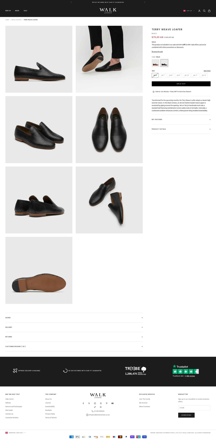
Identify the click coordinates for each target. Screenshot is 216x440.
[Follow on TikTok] (95, 407)
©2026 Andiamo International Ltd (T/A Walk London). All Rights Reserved (181, 433)
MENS (17, 11)
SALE (25, 11)
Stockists (48, 410)
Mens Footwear (144, 406)
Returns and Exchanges (13, 406)
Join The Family (144, 399)
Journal (48, 403)
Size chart (207, 71)
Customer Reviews (11, 418)
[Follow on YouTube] (112, 403)
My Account (143, 403)
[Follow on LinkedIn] (101, 407)
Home (7, 19)
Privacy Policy (50, 414)
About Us (48, 399)
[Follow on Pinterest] (107, 403)
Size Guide (9, 410)
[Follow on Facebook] (83, 403)
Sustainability (50, 406)
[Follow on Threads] (101, 403)
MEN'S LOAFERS (16, 19)
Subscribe (186, 415)
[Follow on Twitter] (89, 403)
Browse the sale (157, 52)
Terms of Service (51, 418)
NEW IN (8, 11)
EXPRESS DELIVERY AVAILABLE (29, 371)
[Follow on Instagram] (95, 403)
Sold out (181, 84)
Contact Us (9, 414)
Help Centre (9, 399)
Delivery (8, 403)
